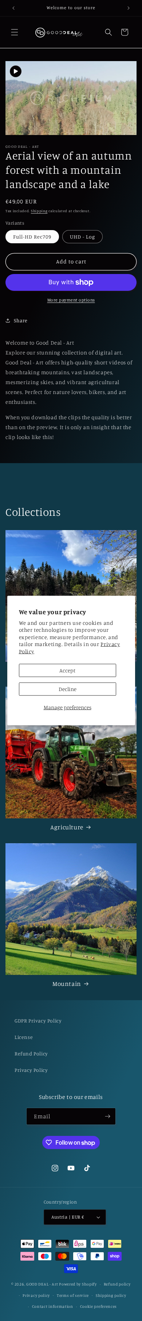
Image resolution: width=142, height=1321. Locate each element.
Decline (67, 689)
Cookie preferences (98, 1306)
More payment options (71, 300)
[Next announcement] (129, 8)
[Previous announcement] (13, 8)
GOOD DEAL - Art (42, 1284)
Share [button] (21, 320)
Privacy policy (36, 1295)
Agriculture (66, 827)
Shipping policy (111, 1295)
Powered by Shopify (78, 1284)
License (24, 1037)
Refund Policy (31, 1053)
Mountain (66, 983)
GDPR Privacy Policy (38, 1020)
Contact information (52, 1306)
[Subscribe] (107, 1116)
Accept (67, 670)
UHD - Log (82, 236)
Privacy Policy (31, 1070)
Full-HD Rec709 (32, 236)
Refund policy (117, 1284)
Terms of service (73, 1295)
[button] (15, 32)
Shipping (39, 211)
